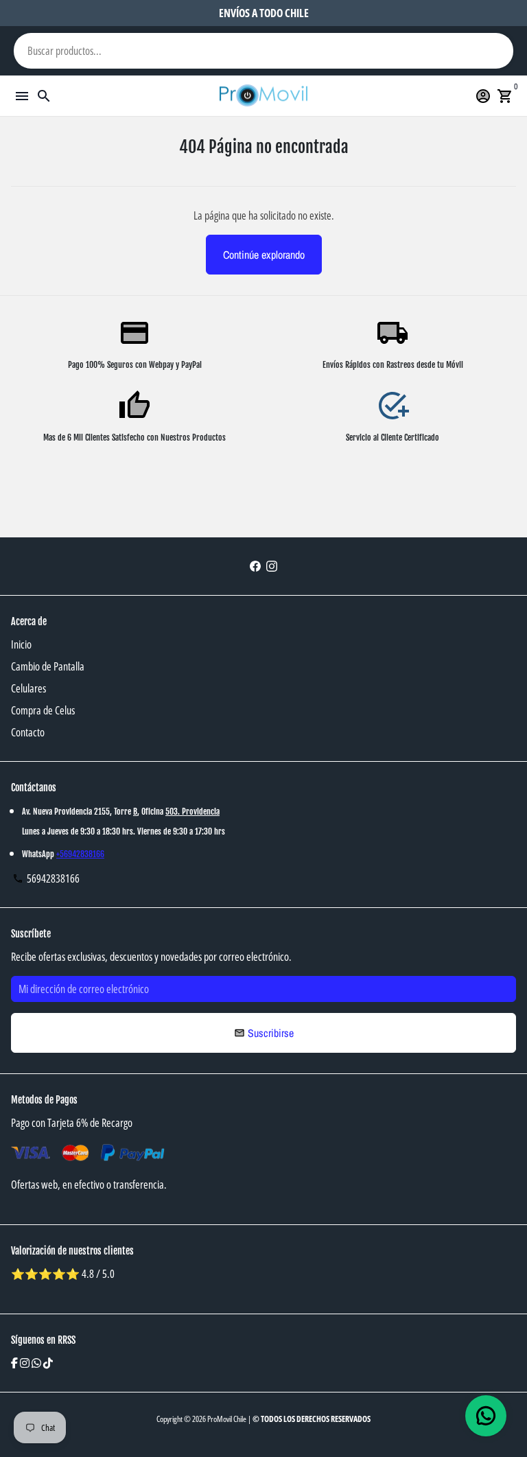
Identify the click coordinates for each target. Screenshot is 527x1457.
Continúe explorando (264, 254)
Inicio (21, 644)
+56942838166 (80, 854)
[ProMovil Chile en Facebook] (255, 566)
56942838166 (46, 878)
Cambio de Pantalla (47, 666)
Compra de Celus (43, 710)
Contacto (28, 732)
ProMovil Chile (226, 1419)
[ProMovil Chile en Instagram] (271, 566)
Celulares (28, 688)
